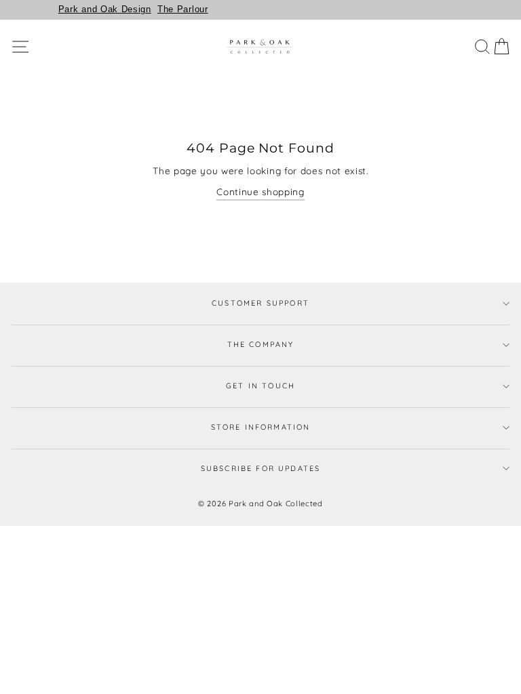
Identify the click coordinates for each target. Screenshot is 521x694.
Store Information (261, 427)
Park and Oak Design (104, 9)
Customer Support (260, 303)
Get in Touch (260, 385)
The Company (260, 344)
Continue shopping (260, 191)
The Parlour (182, 9)
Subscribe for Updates (261, 468)
